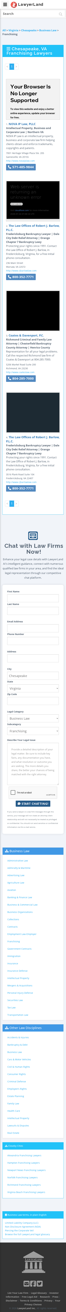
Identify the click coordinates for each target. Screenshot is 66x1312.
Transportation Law (17, 1014)
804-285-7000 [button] (22, 378)
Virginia (13, 30)
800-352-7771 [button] (22, 277)
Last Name (13, 604)
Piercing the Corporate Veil (19, 1230)
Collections (13, 919)
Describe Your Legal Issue (21, 740)
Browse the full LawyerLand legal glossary (27, 1234)
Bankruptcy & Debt (17, 1044)
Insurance (12, 963)
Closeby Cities (15, 1145)
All (4, 30)
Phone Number (15, 634)
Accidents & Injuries (18, 1037)
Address (11, 651)
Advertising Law (15, 875)
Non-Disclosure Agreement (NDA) (23, 1226)
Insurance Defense (17, 970)
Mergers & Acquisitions (19, 985)
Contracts (12, 926)
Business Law (48, 30)
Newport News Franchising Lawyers (26, 1170)
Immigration (14, 956)
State (10, 681)
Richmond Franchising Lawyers (24, 1184)
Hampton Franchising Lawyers (23, 1162)
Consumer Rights (16, 1074)
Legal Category (15, 711)
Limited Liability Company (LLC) (21, 1222)
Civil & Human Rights (18, 1066)
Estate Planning (15, 1096)
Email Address (15, 621)
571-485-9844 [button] (22, 167)
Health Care (13, 1110)
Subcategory (14, 724)
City (9, 668)
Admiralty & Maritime (18, 867)
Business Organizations (20, 912)
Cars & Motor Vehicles (19, 1059)
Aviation (11, 889)
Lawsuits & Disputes (18, 1125)
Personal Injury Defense (20, 992)
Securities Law (15, 1000)
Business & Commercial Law (22, 904)
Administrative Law (17, 860)
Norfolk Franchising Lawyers (22, 1177)
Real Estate (13, 1132)
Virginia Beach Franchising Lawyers (26, 1192)
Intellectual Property (18, 978)
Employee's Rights (17, 1088)
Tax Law (11, 1007)
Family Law (13, 1103)
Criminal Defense (16, 1081)
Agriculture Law (15, 882)
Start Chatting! (34, 804)
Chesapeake (29, 30)
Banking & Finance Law (19, 897)
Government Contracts (19, 948)
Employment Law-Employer (22, 934)
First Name (13, 591)
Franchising (13, 941)
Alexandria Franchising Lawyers (24, 1155)
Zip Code (12, 694)
